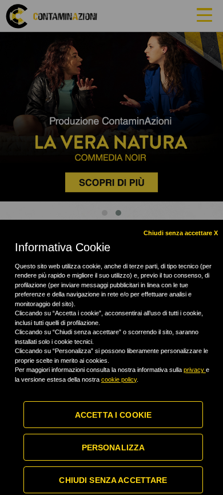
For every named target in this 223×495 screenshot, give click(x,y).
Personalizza (113, 447)
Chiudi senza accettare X (181, 232)
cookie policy (119, 379)
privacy (195, 369)
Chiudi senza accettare (113, 480)
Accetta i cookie (113, 414)
